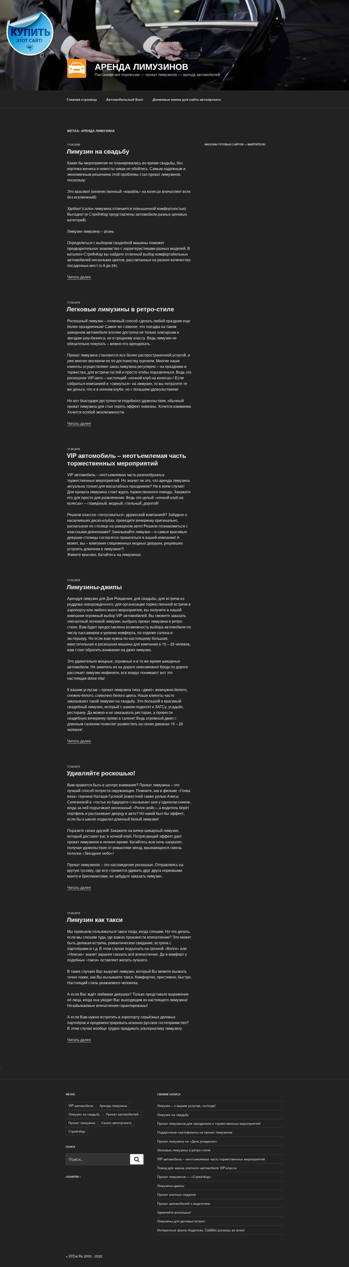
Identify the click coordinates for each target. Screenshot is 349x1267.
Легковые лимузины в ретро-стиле (120, 308)
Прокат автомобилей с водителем (183, 1203)
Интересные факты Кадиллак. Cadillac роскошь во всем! (201, 1230)
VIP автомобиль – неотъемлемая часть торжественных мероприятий (126, 459)
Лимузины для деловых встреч (181, 1221)
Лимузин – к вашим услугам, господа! (186, 1105)
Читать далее (79, 277)
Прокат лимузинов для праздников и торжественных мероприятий (208, 1123)
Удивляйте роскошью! (101, 773)
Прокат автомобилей (122, 1114)
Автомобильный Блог (124, 99)
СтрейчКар (76, 1131)
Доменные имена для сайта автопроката (187, 99)
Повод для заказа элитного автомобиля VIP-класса (196, 1167)
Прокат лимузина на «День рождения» (187, 1141)
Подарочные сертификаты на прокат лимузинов (194, 1132)
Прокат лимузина (81, 1122)
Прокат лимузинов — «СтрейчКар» (184, 1176)
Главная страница (82, 99)
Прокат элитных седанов (176, 1194)
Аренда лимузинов (141, 66)
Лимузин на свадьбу (98, 151)
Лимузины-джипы (94, 586)
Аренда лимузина (113, 1105)
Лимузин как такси (95, 919)
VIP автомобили (80, 1105)
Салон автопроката (116, 1122)
